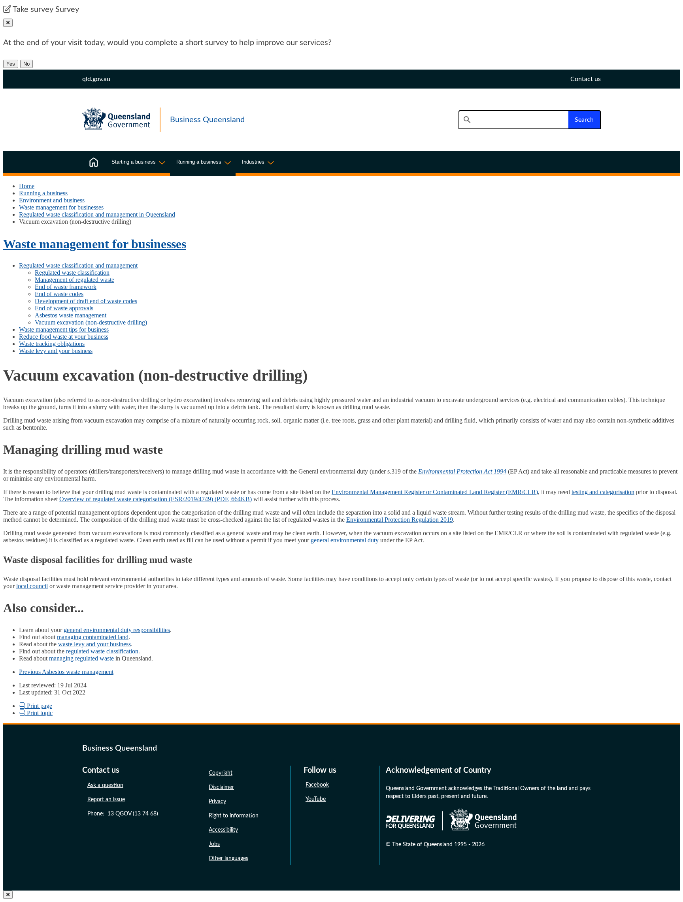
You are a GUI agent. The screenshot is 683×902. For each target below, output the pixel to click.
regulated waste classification (102, 651)
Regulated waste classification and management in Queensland (97, 214)
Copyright (220, 773)
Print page (38, 705)
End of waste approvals (64, 308)
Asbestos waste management (70, 315)
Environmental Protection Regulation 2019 (399, 519)
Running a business (43, 193)
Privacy (217, 801)
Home (26, 186)
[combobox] (513, 119)
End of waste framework (65, 286)
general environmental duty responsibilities (117, 629)
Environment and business (52, 200)
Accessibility (223, 830)
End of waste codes (59, 294)
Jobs (214, 844)
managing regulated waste (81, 658)
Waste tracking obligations (52, 343)
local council (32, 586)
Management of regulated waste (74, 279)
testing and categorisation (603, 492)
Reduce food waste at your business (63, 336)
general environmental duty (345, 540)
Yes (10, 64)
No (26, 64)
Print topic (39, 713)
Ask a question (105, 785)
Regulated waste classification (72, 272)
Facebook (317, 785)
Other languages (228, 858)
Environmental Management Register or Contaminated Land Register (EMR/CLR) (435, 492)
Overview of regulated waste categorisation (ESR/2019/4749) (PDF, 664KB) (155, 499)
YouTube (316, 799)
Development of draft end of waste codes (86, 301)
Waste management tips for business (64, 329)
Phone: (122, 814)
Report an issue (106, 799)
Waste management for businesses (61, 207)
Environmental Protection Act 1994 (462, 471)
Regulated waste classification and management (78, 265)
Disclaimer (221, 787)
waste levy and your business (94, 644)
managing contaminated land (92, 637)
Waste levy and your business (55, 350)
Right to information (233, 816)
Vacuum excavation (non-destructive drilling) (91, 322)
